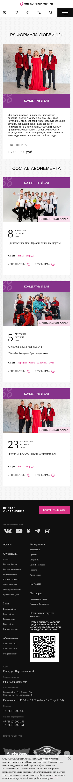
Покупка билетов (10, 564)
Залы (6, 603)
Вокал (21, 256)
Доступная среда (10, 584)
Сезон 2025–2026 (10, 649)
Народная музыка (26, 363)
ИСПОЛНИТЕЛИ (17, 264)
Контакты (35, 584)
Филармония (37, 544)
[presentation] (67, 754)
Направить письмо (54, 510)
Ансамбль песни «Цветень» (26, 346)
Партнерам (36, 593)
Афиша (7, 544)
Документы (34, 560)
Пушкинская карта (10, 579)
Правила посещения (11, 594)
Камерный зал (9, 619)
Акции (5, 559)
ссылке (52, 629)
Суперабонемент (9, 654)
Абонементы (10, 638)
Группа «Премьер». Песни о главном (32, 453)
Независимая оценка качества (42, 615)
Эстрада (29, 256)
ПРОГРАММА (42, 264)
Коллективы (35, 550)
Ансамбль (42, 363)
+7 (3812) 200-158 (13, 721)
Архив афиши (35, 575)
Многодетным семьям (12, 589)
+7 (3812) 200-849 (13, 710)
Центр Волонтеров (37, 565)
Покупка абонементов (12, 569)
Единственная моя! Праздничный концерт (35, 243)
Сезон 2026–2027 (10, 644)
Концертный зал (9, 609)
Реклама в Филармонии (39, 604)
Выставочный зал (10, 629)
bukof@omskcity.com (15, 681)
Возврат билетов (10, 574)
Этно (51, 363)
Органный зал (8, 614)
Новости (33, 570)
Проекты (33, 555)
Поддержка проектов (38, 599)
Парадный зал (8, 624)
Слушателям (10, 553)
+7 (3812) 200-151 (13, 724)
